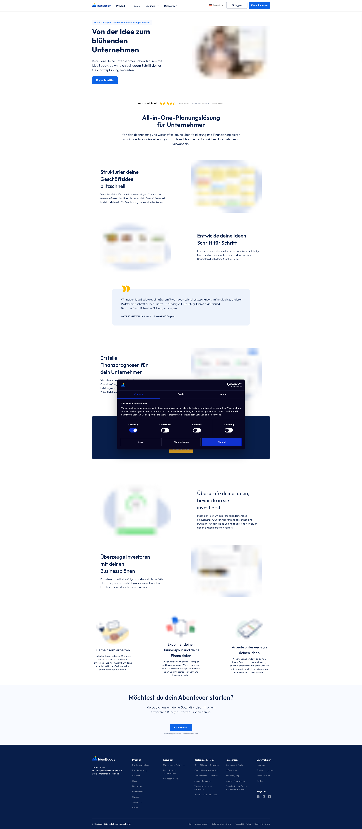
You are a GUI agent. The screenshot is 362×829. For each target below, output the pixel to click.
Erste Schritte (105, 80)
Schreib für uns (263, 775)
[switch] (165, 430)
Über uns (261, 765)
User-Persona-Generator (205, 794)
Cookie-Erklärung (262, 824)
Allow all (221, 442)
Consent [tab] (138, 394)
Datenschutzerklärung (221, 824)
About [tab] (223, 394)
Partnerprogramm (265, 770)
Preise (136, 5)
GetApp (207, 103)
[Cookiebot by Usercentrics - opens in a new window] (229, 385)
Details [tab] (181, 394)
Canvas (135, 797)
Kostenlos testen (259, 5)
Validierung (137, 802)
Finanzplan (137, 786)
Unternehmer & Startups (174, 765)
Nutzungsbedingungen (198, 824)
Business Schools (170, 778)
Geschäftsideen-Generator (206, 765)
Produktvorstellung (140, 765)
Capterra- (195, 103)
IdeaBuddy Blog (232, 775)
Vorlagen (136, 775)
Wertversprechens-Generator (203, 788)
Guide (134, 781)
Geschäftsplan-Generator (206, 770)
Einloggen (237, 5)
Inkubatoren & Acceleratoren (169, 772)
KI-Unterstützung (139, 770)
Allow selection (181, 442)
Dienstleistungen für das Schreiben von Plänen (236, 788)
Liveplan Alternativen (235, 781)
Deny (140, 442)
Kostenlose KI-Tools (234, 765)
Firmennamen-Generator (205, 775)
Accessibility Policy (243, 824)
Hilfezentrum (231, 770)
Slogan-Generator (202, 781)
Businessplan (138, 791)
